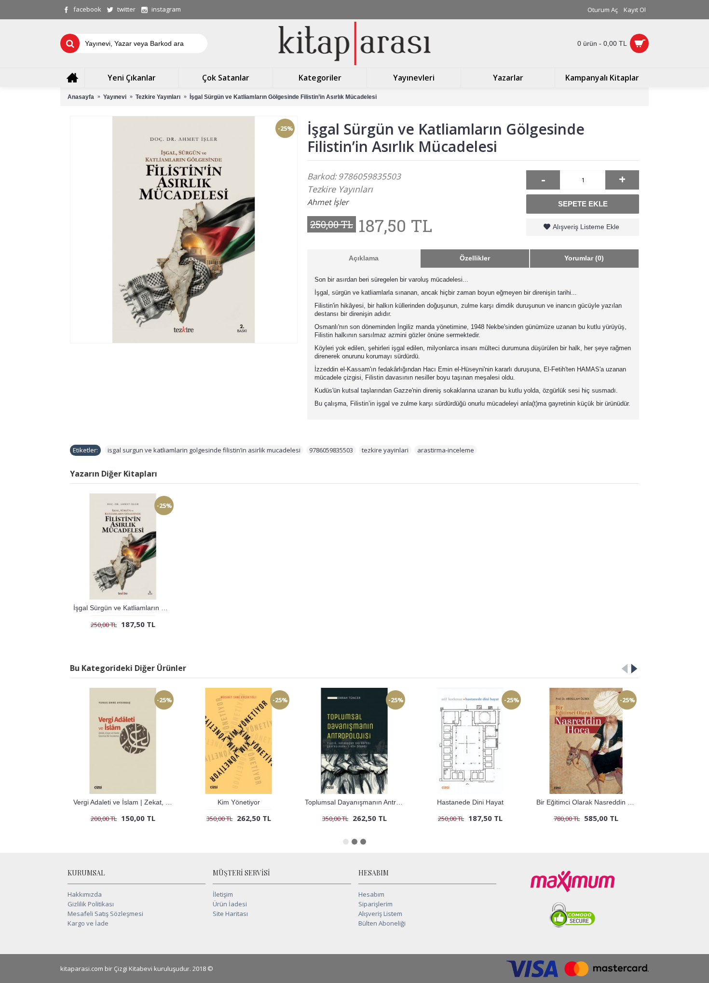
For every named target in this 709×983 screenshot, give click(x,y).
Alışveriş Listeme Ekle (586, 227)
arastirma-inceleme (445, 450)
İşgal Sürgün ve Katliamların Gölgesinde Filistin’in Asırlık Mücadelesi (124, 608)
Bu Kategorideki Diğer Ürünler (128, 668)
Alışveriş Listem (380, 913)
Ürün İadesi (230, 904)
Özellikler (475, 258)
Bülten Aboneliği (382, 923)
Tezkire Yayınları (340, 189)
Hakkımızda (85, 894)
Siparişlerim (375, 904)
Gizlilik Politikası (91, 904)
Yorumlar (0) (584, 258)
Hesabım (371, 894)
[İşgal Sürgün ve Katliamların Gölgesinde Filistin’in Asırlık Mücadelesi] (183, 229)
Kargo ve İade (88, 923)
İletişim (223, 894)
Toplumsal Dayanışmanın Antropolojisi (356, 802)
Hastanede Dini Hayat (470, 802)
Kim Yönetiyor (239, 802)
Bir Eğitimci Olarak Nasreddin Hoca (587, 802)
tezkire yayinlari (385, 450)
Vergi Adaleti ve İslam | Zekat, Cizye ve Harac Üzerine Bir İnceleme (124, 802)
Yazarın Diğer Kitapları (113, 473)
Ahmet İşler (328, 202)
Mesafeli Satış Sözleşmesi (105, 913)
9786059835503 (331, 450)
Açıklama (364, 258)
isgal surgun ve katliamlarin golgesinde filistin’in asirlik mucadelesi (204, 450)
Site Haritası (230, 913)
